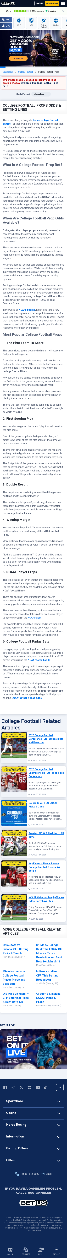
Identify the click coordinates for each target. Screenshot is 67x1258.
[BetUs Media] (5, 1087)
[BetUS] (33, 1203)
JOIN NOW (52, 3)
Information (15, 1136)
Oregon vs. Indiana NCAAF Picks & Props (48, 998)
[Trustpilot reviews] (33, 11)
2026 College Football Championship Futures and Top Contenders (46, 773)
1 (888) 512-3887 (36, 1173)
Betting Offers (17, 1148)
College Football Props (48, 72)
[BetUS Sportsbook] (8, 3)
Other (10, 1160)
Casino (11, 1113)
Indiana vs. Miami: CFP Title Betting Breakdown (47, 975)
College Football (25, 72)
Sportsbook (8, 72)
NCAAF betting (27, 309)
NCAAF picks (35, 617)
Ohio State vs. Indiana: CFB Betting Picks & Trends (16, 949)
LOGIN (39, 3)
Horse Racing (16, 1125)
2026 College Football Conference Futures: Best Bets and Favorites (46, 739)
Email (49, 1173)
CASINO (10, 1254)
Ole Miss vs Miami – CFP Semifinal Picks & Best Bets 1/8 (16, 998)
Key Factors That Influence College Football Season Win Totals (45, 867)
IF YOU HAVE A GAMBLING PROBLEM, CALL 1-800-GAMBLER (33, 1191)
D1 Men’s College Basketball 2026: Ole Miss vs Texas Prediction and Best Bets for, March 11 (49, 953)
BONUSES (26, 1254)
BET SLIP (56, 1254)
